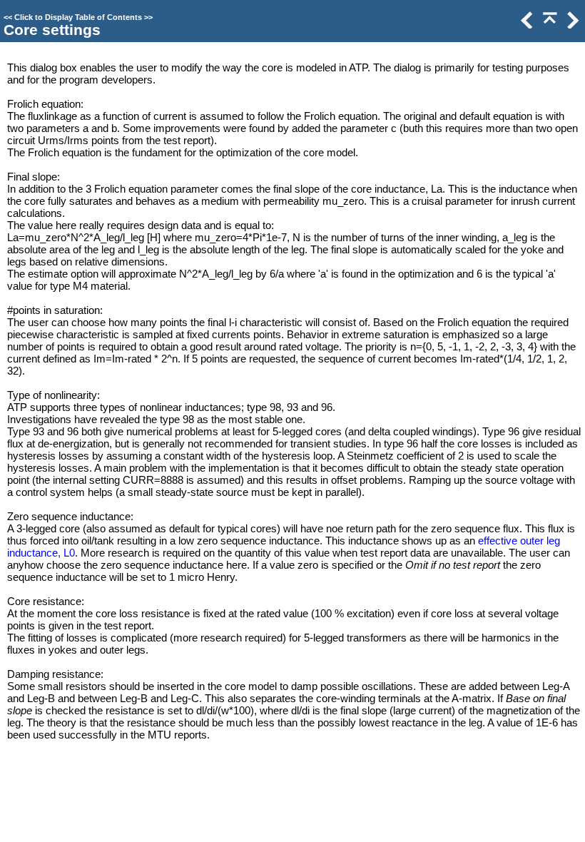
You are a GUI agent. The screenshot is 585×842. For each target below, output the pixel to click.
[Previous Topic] (526, 25)
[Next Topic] (571, 25)
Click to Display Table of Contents (78, 17)
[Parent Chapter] (549, 25)
